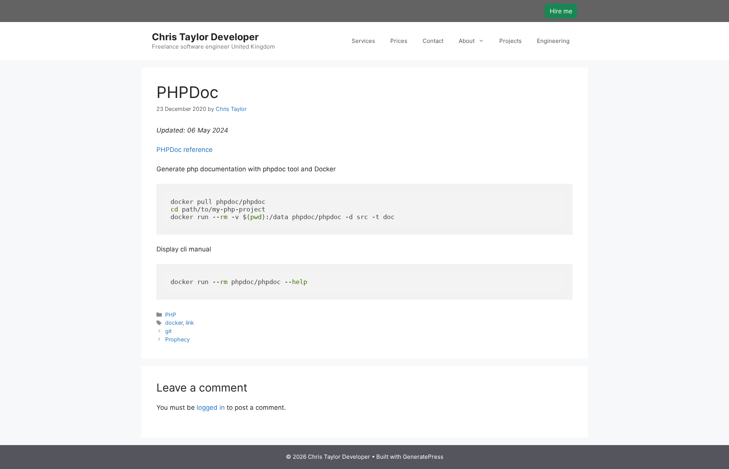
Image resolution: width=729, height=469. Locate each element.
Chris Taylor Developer (205, 37)
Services (363, 40)
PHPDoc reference (184, 149)
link (190, 322)
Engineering (553, 40)
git (168, 331)
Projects (510, 40)
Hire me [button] (561, 11)
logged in (211, 407)
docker (174, 322)
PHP (170, 314)
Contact (433, 40)
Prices (398, 40)
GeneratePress (423, 456)
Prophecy (177, 339)
